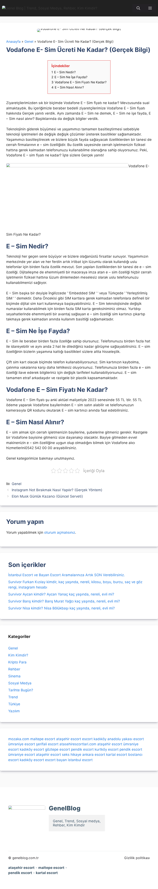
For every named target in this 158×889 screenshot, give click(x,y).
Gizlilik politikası (137, 858)
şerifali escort (47, 744)
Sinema (14, 676)
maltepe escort (42, 739)
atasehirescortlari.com (77, 744)
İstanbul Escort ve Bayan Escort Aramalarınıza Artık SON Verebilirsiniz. (66, 575)
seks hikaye (71, 754)
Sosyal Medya (19, 683)
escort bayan (56, 760)
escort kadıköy (94, 739)
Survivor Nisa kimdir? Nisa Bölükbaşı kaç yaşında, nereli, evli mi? (61, 608)
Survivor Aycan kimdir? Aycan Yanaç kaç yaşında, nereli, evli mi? (61, 594)
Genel (16, 484)
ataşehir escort (68, 739)
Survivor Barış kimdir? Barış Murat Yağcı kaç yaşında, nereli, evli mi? (64, 601)
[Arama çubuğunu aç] (138, 8)
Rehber (14, 669)
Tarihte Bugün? (20, 690)
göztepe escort (57, 749)
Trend (13, 697)
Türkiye (14, 704)
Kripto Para (17, 662)
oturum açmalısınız (59, 532)
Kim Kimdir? (18, 655)
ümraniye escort (21, 744)
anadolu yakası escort (125, 739)
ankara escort (93, 754)
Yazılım (14, 711)
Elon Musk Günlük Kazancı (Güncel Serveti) (47, 496)
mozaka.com (18, 739)
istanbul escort (80, 760)
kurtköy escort (106, 749)
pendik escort (82, 749)
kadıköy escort (32, 749)
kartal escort (116, 754)
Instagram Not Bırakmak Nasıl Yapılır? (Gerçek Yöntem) (57, 490)
